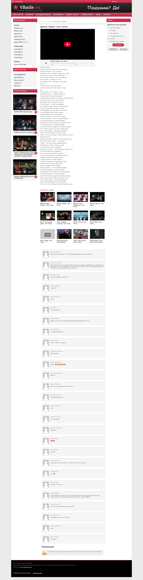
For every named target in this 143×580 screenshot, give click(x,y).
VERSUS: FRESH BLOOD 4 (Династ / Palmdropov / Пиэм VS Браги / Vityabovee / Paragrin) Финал (25, 154)
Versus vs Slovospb (20, 64)
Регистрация (18, 1)
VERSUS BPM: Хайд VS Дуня (23, 112)
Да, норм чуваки (115, 27)
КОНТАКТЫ (107, 14)
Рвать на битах (19, 80)
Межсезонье (18, 33)
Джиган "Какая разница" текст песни (47, 204)
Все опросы (123, 48)
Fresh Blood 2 (18, 52)
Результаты (113, 49)
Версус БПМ (18, 42)
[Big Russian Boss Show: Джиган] (64, 238)
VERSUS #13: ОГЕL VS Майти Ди (24, 132)
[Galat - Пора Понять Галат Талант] (80, 238)
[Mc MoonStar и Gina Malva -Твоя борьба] (97, 238)
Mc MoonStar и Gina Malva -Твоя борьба (96, 241)
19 (35, 111)
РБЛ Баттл (17, 86)
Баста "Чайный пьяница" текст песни (64, 222)
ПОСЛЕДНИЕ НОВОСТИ (43, 14)
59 (35, 176)
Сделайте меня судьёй (117, 41)
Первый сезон (18, 28)
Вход (13, 1)
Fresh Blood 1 (18, 49)
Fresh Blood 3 (18, 54)
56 (35, 153)
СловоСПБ (17, 83)
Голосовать (118, 45)
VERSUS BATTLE (18, 14)
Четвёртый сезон (19, 39)
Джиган (64, 21)
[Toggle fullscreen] (91, 63)
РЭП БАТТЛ (29, 14)
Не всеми (113, 30)
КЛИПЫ (98, 14)
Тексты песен (57, 21)
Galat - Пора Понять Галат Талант (79, 241)
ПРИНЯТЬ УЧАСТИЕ (72, 14)
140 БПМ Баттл (19, 77)
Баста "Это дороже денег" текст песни (46, 222)
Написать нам (37, 573)
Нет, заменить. (114, 33)
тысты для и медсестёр (26, 567)
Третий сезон (18, 36)
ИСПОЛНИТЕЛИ (58, 14)
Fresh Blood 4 (18, 57)
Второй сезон (18, 31)
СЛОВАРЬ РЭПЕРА (87, 14)
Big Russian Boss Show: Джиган (62, 241)
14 (35, 132)
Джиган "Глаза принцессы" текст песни (79, 205)
